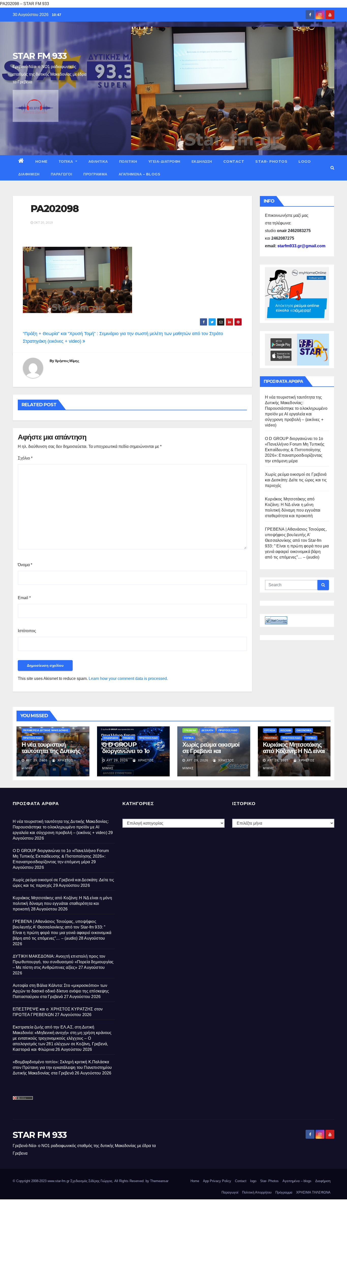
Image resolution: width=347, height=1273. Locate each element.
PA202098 (54, 209)
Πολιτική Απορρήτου (257, 1192)
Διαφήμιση (29, 174)
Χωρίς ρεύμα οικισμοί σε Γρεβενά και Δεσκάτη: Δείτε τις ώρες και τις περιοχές (296, 480)
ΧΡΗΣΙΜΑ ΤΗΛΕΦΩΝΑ (313, 1192)
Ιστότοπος (27, 631)
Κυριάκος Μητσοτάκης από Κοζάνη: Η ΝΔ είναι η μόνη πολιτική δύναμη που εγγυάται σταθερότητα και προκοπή (62, 903)
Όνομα (25, 565)
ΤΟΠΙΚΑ (66, 161)
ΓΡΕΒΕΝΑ (190, 730)
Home (41, 161)
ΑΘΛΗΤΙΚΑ (98, 161)
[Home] (21, 161)
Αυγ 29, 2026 (37, 760)
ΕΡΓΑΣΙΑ (269, 730)
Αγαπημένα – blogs (140, 174)
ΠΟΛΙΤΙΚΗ (128, 161)
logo (304, 161)
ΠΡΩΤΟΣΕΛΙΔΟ (32, 738)
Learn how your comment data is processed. (128, 678)
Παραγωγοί (61, 174)
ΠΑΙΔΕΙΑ (128, 738)
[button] (332, 168)
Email (24, 598)
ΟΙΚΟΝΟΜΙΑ (303, 730)
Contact (233, 161)
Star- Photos (271, 161)
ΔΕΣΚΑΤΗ (207, 730)
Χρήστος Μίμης (67, 360)
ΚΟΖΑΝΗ (285, 730)
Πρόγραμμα (95, 174)
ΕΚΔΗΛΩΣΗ (202, 161)
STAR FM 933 (40, 56)
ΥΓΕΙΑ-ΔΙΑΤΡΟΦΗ (164, 161)
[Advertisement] (152, 1234)
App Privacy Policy (217, 1181)
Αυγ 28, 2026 (278, 760)
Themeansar (159, 1181)
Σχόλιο (25, 458)
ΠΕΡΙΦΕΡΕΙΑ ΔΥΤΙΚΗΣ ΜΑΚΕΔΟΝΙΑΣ (45, 730)
